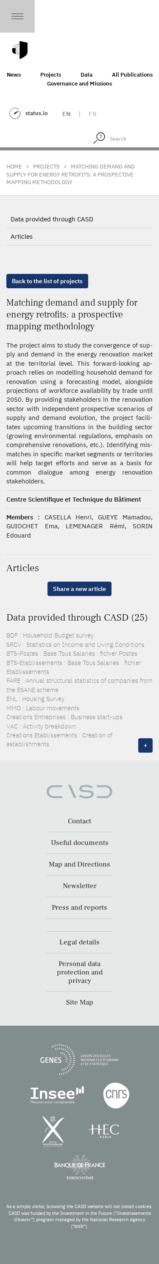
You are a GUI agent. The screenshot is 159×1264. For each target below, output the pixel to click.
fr (93, 114)
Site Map (79, 1002)
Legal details (79, 942)
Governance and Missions (79, 83)
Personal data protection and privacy (80, 972)
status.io (36, 113)
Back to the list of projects (47, 281)
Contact (79, 821)
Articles (22, 236)
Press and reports (79, 907)
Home (14, 166)
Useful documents (80, 842)
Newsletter (80, 886)
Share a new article (79, 589)
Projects (50, 75)
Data (86, 75)
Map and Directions (79, 864)
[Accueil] (19, 50)
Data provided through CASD (52, 219)
